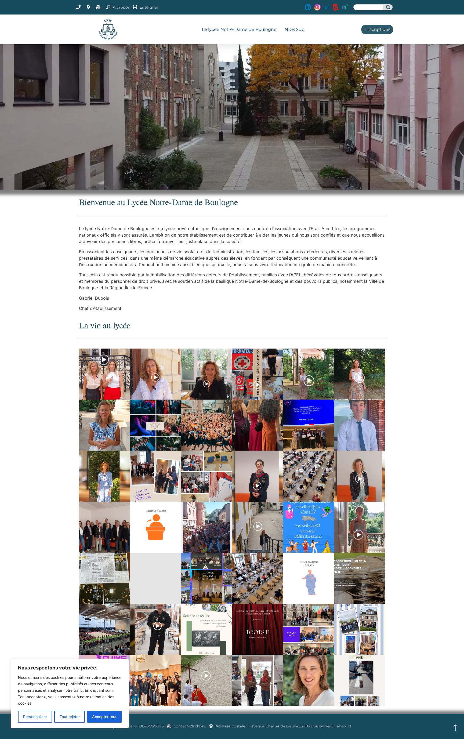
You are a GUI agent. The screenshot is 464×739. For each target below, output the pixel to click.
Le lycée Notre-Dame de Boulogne (239, 29)
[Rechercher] (388, 7)
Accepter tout (104, 716)
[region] (70, 693)
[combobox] (368, 7)
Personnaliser (35, 716)
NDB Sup (295, 29)
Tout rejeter (70, 716)
